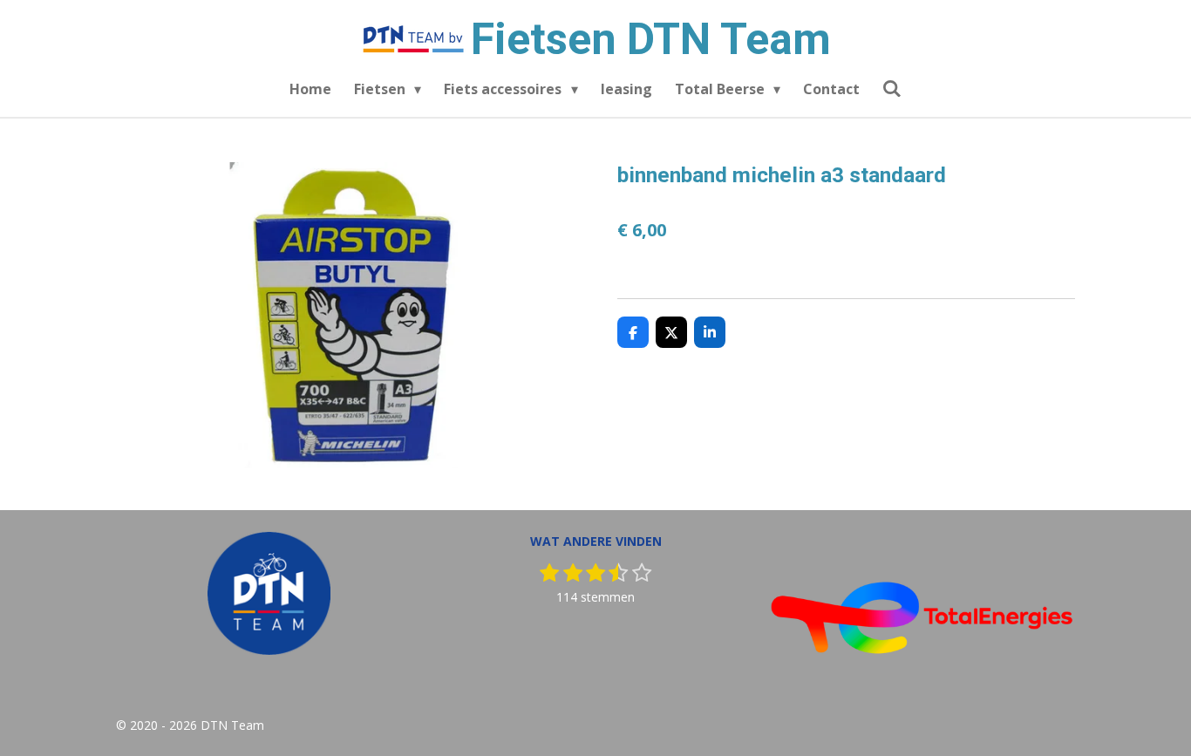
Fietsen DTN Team (651, 39)
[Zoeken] (892, 88)
